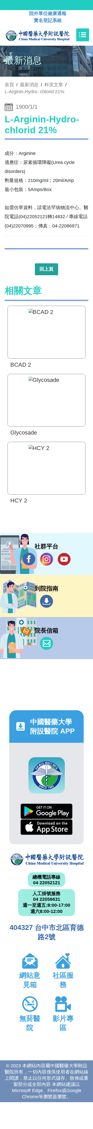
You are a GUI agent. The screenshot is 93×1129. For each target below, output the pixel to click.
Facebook (28, 559)
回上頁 (46, 269)
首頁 (9, 84)
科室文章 (53, 84)
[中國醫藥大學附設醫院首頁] (45, 35)
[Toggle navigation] (82, 34)
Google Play (46, 811)
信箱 (46, 643)
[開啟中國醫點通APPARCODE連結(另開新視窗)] (46, 775)
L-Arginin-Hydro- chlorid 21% (34, 91)
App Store (46, 827)
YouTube (64, 559)
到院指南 (46, 601)
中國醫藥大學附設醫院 (46, 859)
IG (46, 559)
